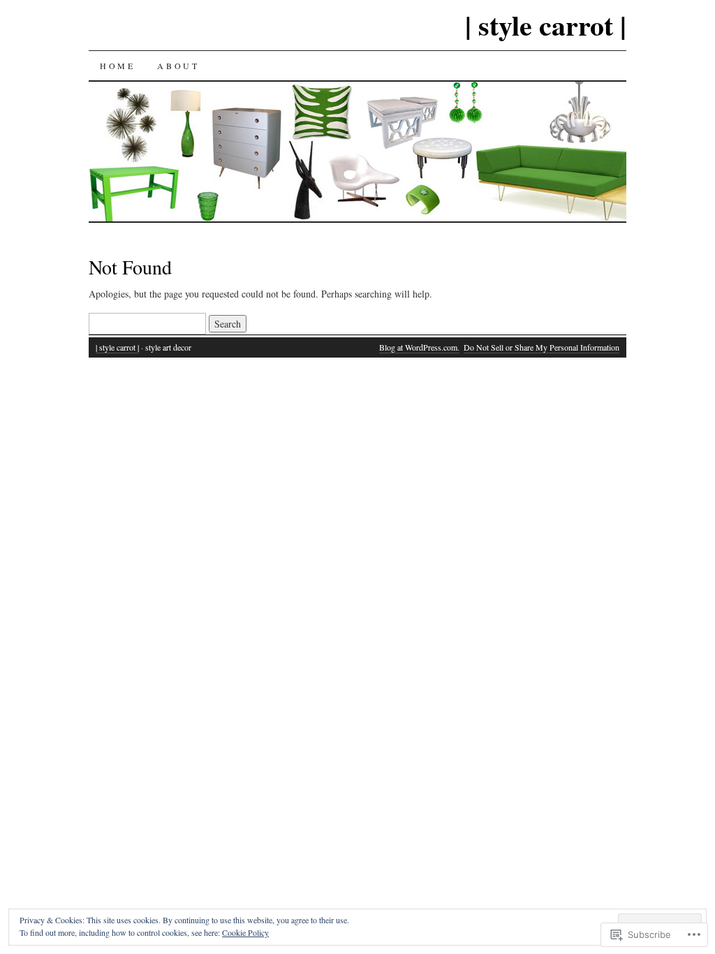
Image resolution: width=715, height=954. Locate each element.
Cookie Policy (245, 932)
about (178, 65)
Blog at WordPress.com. (419, 347)
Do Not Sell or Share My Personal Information (541, 347)
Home (117, 65)
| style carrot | (545, 24)
